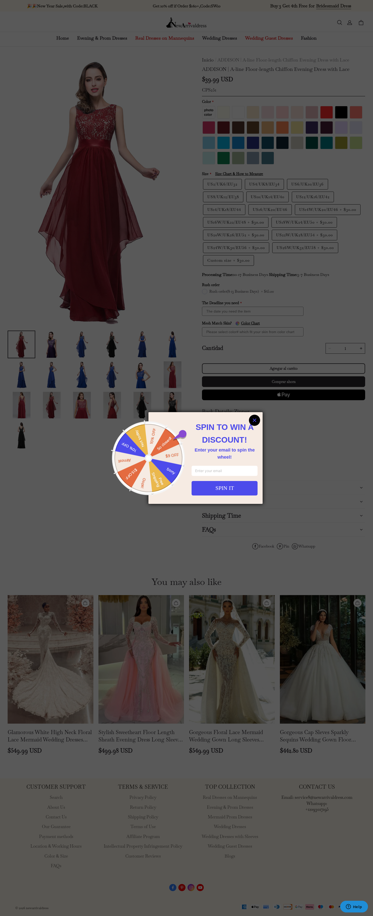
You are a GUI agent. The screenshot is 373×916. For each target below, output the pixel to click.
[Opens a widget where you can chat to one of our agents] (354, 907)
